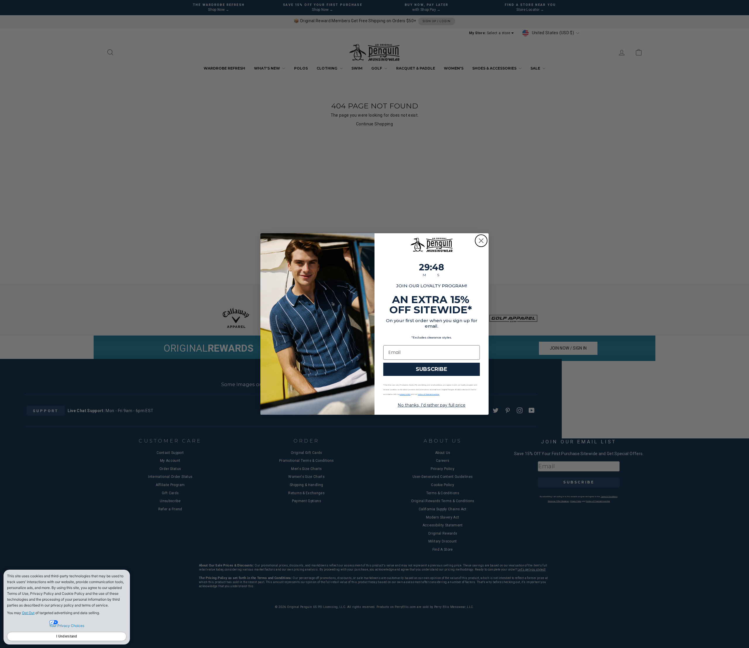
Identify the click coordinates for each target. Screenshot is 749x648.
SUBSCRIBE (431, 369)
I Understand (66, 636)
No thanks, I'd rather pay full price (431, 405)
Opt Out (28, 613)
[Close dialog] (481, 241)
